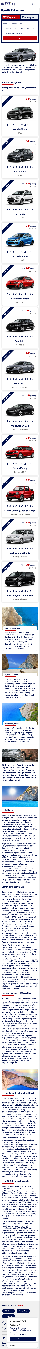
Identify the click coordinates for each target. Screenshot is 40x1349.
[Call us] (33, 4)
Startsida (8, 1311)
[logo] (8, 4)
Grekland (13, 1305)
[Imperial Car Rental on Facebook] (4, 1338)
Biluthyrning (5, 1305)
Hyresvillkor (23, 1311)
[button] (37, 3)
